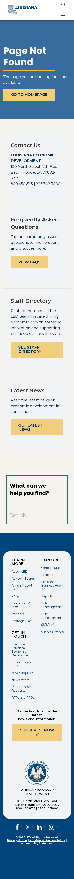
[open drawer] (63, 15)
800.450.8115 (25, 808)
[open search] (63, 5)
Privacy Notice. (17, 840)
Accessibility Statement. (37, 843)
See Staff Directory (29, 349)
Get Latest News (30, 427)
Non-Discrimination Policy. (47, 840)
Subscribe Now (41, 730)
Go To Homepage (29, 94)
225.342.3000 (48, 808)
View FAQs (29, 262)
